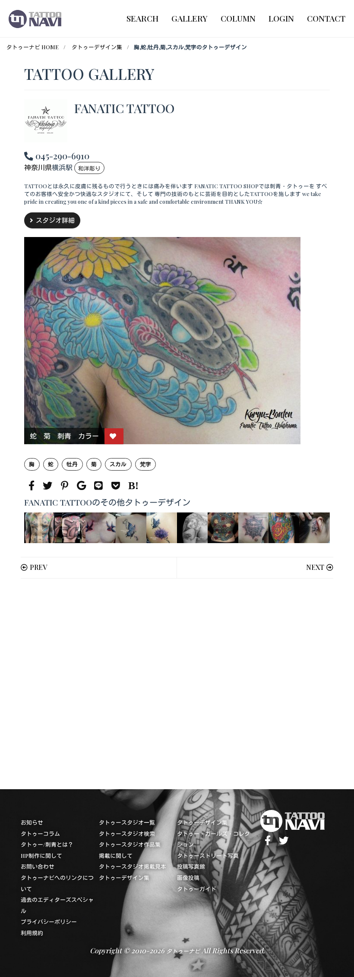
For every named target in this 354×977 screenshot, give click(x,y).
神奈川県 (38, 167)
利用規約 (32, 932)
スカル (118, 464)
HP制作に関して (41, 855)
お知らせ (32, 822)
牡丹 (72, 464)
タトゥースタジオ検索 (127, 833)
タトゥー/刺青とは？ (47, 844)
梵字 (145, 464)
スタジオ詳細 (55, 220)
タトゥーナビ (183, 951)
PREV (38, 567)
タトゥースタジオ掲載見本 (132, 866)
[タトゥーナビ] (35, 18)
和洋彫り (89, 168)
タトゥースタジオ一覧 (127, 822)
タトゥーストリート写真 (208, 855)
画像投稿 (188, 877)
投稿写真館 (191, 866)
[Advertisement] (177, 683)
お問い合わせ (37, 866)
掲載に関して (116, 855)
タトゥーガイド (196, 888)
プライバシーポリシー (49, 921)
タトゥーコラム (40, 833)
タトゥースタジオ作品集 (130, 844)
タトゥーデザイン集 (97, 47)
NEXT (315, 567)
